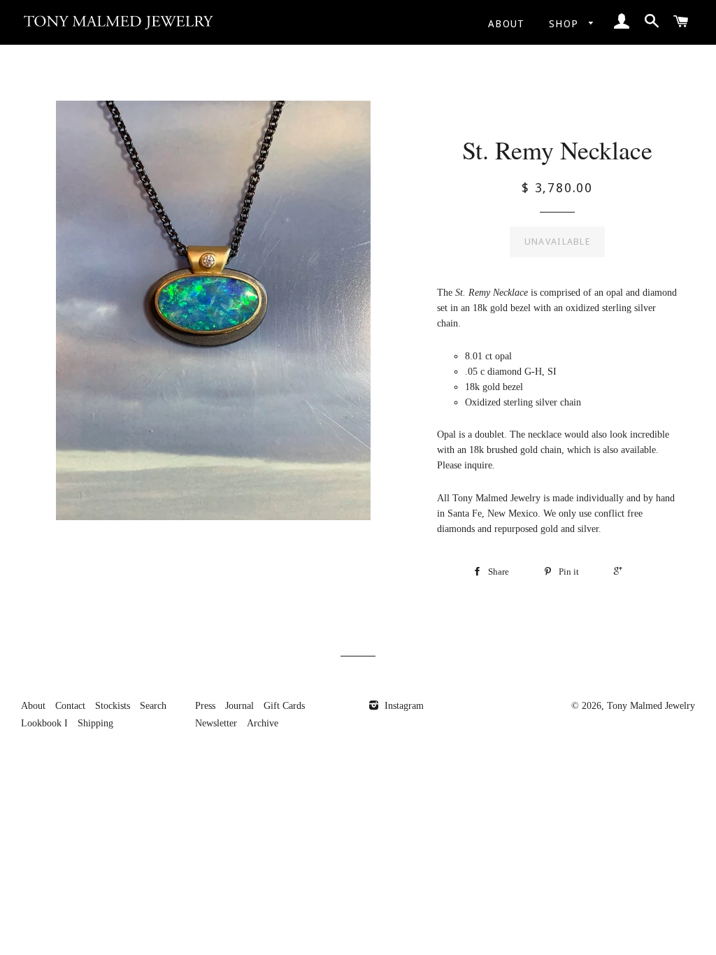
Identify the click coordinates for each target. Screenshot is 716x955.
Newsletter (216, 723)
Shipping (95, 723)
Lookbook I (44, 723)
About (506, 23)
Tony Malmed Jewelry (651, 706)
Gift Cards (284, 706)
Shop (565, 23)
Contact (70, 706)
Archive (262, 723)
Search (153, 706)
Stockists (112, 706)
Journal (239, 706)
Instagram (403, 706)
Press (205, 706)
